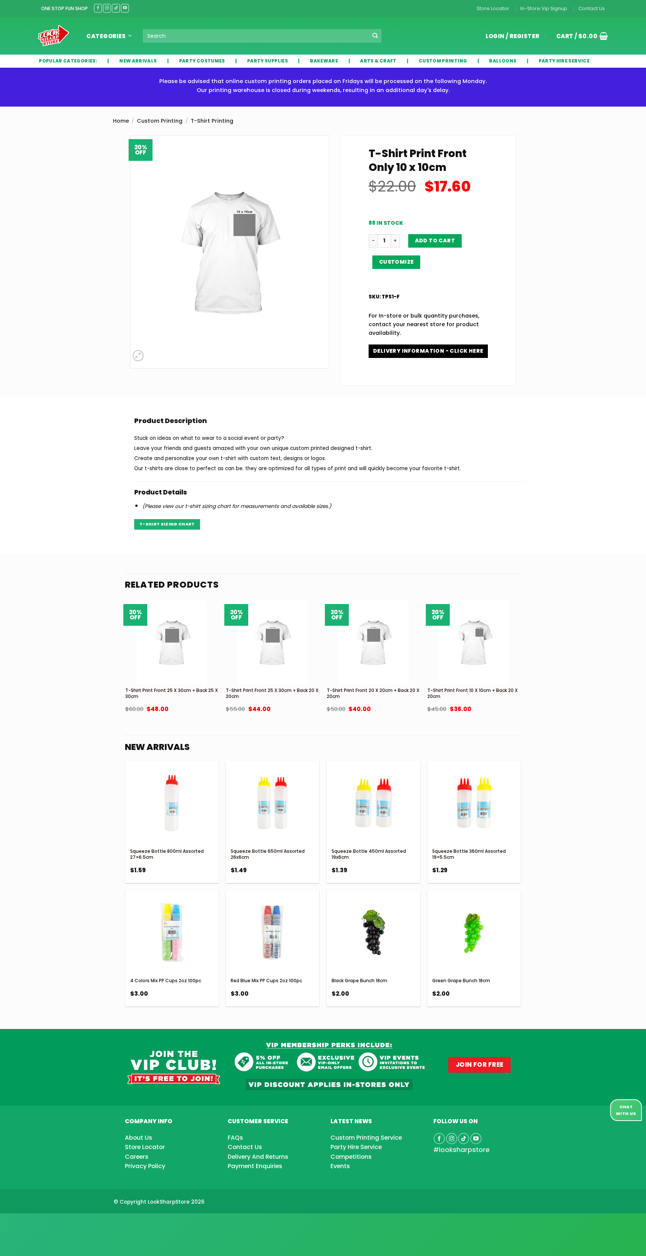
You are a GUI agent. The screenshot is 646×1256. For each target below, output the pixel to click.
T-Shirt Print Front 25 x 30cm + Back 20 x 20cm (272, 693)
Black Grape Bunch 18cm (359, 980)
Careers (136, 1156)
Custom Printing (159, 121)
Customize (396, 262)
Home (121, 121)
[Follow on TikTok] (116, 8)
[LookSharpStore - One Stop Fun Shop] (54, 36)
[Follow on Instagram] (107, 8)
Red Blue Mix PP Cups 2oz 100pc (266, 980)
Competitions (351, 1156)
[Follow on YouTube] (125, 8)
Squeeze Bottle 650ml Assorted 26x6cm (268, 854)
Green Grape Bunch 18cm (461, 980)
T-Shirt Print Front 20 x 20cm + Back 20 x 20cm (373, 693)
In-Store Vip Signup (543, 8)
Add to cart (435, 240)
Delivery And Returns (258, 1156)
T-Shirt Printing (212, 121)
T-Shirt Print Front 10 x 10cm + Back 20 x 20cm (472, 693)
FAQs (235, 1137)
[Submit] (375, 36)
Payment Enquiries (255, 1166)
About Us (138, 1137)
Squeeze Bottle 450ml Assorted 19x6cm (369, 854)
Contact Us (591, 8)
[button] (579, 36)
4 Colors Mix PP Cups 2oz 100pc (165, 980)
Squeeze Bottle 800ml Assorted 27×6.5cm (167, 854)
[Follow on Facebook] (98, 8)
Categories (106, 36)
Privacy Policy (145, 1166)
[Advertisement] (60, 1222)
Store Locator (493, 8)
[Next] (520, 676)
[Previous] (125, 676)
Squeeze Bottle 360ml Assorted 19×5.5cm (469, 854)
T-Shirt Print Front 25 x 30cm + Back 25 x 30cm (171, 693)
